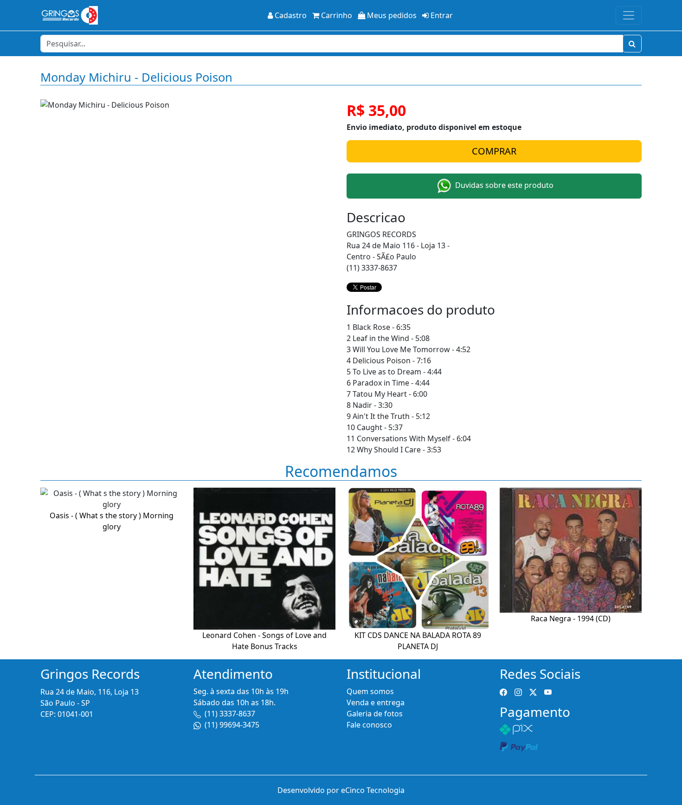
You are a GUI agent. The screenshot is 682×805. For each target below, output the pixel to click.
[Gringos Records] (69, 15)
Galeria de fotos (375, 713)
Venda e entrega (376, 702)
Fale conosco (369, 725)
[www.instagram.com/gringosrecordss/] (518, 691)
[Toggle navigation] (629, 15)
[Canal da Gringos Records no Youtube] (548, 691)
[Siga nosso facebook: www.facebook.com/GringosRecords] (503, 691)
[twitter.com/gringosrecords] (533, 691)
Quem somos (370, 691)
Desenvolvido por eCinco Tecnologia (341, 790)
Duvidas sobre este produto (503, 185)
